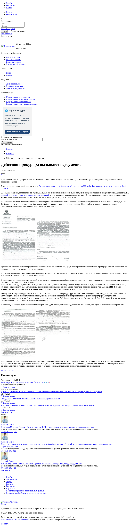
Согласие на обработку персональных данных (26, 493)
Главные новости (13, 60)
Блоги (8, 73)
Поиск (9, 8)
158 (14, 468)
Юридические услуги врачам (18, 102)
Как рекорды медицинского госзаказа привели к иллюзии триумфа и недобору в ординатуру (41, 463)
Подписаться (7, 142)
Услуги (9, 481)
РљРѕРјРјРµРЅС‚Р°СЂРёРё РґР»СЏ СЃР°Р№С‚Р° (25, 382)
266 (14, 451)
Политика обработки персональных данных (25, 491)
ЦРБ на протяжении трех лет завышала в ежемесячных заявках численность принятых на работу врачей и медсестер (51, 392)
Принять (5, 524)
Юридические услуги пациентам (20, 99)
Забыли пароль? (8, 29)
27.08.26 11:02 (7, 432)
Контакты (10, 5)
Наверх (4, 504)
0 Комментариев (8, 396)
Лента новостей (13, 57)
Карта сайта (11, 488)
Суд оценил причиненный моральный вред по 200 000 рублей (66, 186)
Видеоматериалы (13, 62)
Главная (9, 149)
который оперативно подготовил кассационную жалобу (25, 195)
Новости (10, 153)
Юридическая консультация (18, 97)
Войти (9, 12)
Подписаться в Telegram (17, 132)
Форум (9, 75)
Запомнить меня (18, 31)
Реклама (9, 484)
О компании (11, 479)
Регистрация (11, 14)
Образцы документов (15, 88)
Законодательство (13, 84)
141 (15, 432)
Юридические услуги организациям (21, 104)
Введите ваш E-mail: (10, 139)
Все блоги (5, 470)
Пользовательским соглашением (15, 519)
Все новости (6, 412)
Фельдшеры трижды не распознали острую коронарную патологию (30, 398)
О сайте (9, 3)
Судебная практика (14, 86)
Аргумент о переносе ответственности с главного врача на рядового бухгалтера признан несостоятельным (47, 405)
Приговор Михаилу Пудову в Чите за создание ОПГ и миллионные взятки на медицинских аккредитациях (47, 427)
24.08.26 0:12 (6, 451)
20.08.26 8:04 (6, 468)
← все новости (7, 370)
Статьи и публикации (15, 64)
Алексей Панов (7, 425)
